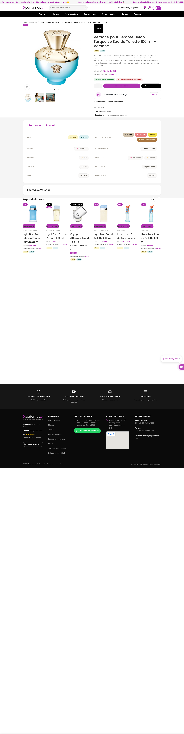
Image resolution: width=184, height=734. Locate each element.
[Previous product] (103, 22)
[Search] (85, 7)
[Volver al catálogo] (106, 22)
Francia (152, 175)
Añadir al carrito (121, 86)
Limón (152, 135)
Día (85, 158)
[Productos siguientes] (159, 199)
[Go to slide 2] (56, 89)
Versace (83, 175)
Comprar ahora (151, 86)
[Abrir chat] (181, 367)
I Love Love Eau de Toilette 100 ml (150, 237)
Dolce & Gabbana (30, 230)
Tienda (42, 14)
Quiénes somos (54, 420)
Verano (152, 158)
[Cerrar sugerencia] (179, 359)
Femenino (83, 149)
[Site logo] (33, 8)
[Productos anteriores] (153, 199)
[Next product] (109, 22)
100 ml (84, 167)
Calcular (154, 95)
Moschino (121, 230)
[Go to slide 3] (58, 89)
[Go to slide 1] (54, 89)
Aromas (51, 430)
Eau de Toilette (149, 149)
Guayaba (141, 135)
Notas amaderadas (147, 140)
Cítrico (73, 137)
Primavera (137, 158)
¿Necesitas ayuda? (170, 359)
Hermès (73, 230)
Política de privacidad (56, 453)
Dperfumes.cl (33, 464)
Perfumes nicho (71, 14)
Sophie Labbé (149, 167)
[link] (97, 51)
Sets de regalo (90, 14)
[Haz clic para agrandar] (27, 87)
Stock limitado (108, 115)
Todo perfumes (121, 115)
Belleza (125, 14)
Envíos (50, 444)
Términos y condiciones (57, 448)
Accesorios (138, 14)
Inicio (25, 22)
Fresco (84, 137)
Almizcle (128, 135)
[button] (29, 226)
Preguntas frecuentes (56, 439)
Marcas (51, 425)
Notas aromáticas (55, 434)
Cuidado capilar (109, 14)
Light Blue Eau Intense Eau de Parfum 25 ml (31, 237)
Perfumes (54, 14)
